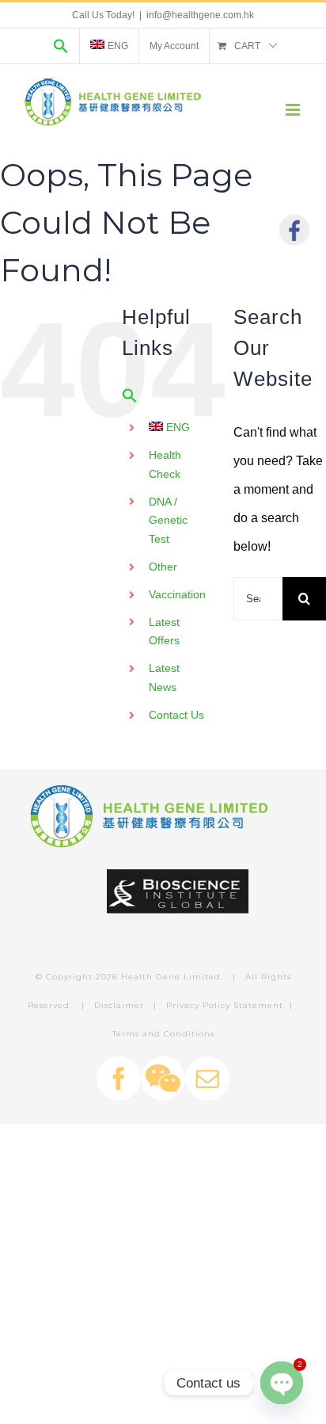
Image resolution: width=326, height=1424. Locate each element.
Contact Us (176, 714)
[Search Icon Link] (61, 46)
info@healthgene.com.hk (200, 15)
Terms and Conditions (163, 1034)
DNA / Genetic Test (168, 520)
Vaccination (177, 594)
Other (163, 566)
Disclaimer (119, 1005)
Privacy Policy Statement (224, 1005)
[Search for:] (257, 598)
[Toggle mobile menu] (294, 109)
